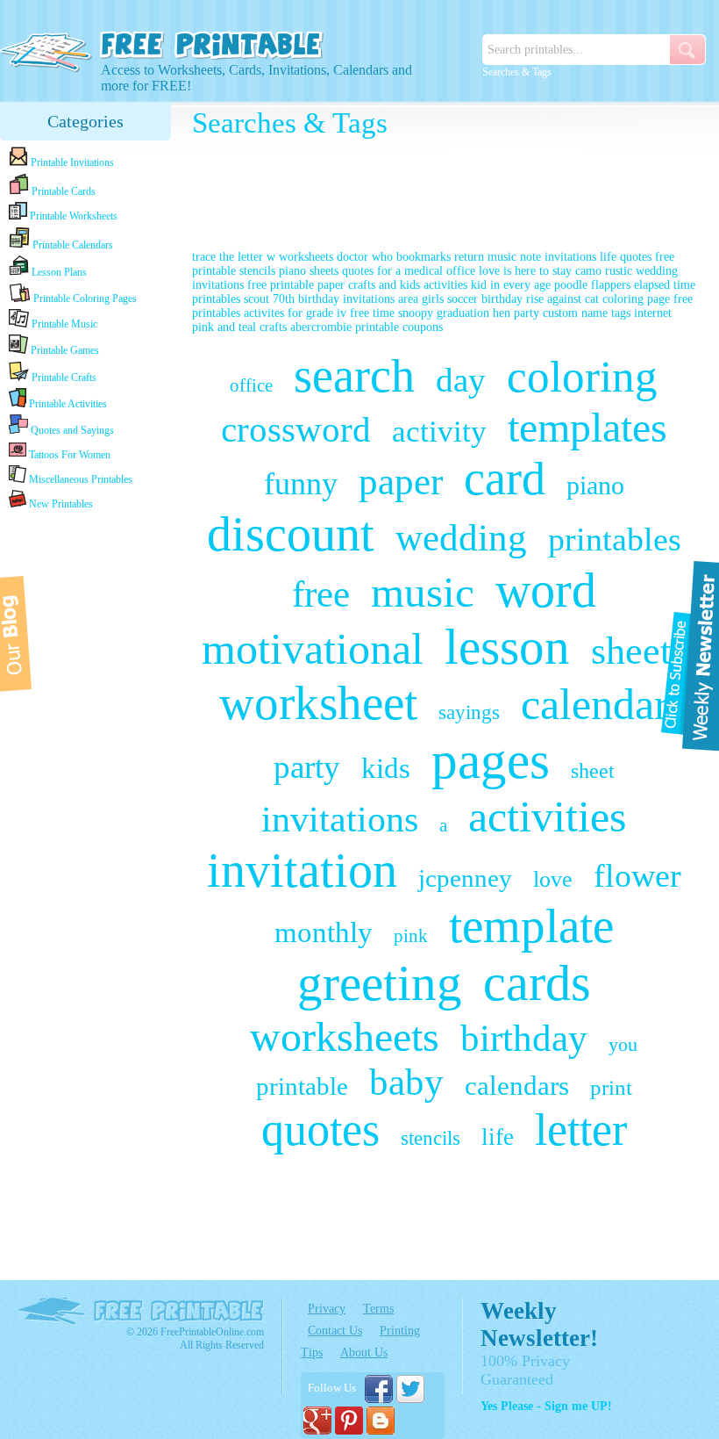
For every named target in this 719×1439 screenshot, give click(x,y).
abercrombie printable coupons (366, 327)
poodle (570, 284)
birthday (523, 1038)
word (545, 590)
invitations (339, 819)
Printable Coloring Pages (84, 298)
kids (385, 768)
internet (653, 313)
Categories (85, 121)
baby (406, 1082)
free (321, 594)
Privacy (326, 1308)
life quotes (625, 256)
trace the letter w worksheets (262, 256)
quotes (320, 1129)
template (531, 926)
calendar (595, 704)
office (251, 385)
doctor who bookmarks (394, 256)
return (469, 256)
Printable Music (63, 324)
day (461, 380)
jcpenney (465, 878)
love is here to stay (525, 270)
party (307, 767)
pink (411, 935)
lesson (507, 646)
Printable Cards (62, 191)
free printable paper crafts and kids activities (357, 284)
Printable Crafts (62, 377)
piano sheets (308, 270)
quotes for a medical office (408, 270)
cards (537, 982)
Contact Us (335, 1330)
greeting (379, 983)
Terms (378, 1308)
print (611, 1087)
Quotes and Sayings (71, 430)
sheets (638, 651)
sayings (469, 712)
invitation (302, 870)
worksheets (344, 1036)
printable (302, 1086)
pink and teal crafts (239, 327)
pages (490, 760)
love (553, 879)
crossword (296, 429)
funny (301, 483)
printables (614, 539)
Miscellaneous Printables (79, 479)
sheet (593, 770)
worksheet (318, 703)
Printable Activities (66, 404)
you (623, 1044)
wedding (461, 537)
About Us (364, 1352)
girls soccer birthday (472, 299)
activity (439, 431)
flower (637, 875)
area (408, 299)
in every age (520, 284)
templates (587, 427)
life (497, 1137)
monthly (323, 932)
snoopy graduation (443, 313)
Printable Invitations (71, 162)
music (422, 592)
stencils (430, 1138)
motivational (313, 648)
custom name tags (586, 313)
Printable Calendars (71, 245)
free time (372, 313)
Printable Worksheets (72, 216)
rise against (553, 299)
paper (401, 481)
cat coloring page (627, 299)
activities (547, 816)
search (354, 375)
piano (595, 485)
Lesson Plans (58, 272)
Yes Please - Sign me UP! (546, 1406)
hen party (516, 313)
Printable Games (63, 350)
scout (256, 299)
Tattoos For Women (68, 455)
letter (581, 1129)
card (504, 478)
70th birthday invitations (334, 299)
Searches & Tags (517, 72)
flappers (612, 284)
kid (479, 284)
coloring (582, 376)
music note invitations (542, 256)
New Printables (59, 504)
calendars (517, 1085)
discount (290, 534)
